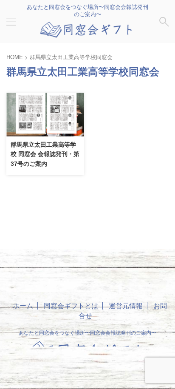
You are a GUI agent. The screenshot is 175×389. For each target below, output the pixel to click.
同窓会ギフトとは (71, 305)
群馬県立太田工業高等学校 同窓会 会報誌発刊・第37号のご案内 (45, 154)
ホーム (23, 305)
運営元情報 (126, 305)
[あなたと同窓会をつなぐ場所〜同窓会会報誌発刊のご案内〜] (87, 33)
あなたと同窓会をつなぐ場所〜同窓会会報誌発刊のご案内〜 (87, 332)
